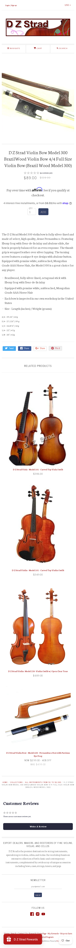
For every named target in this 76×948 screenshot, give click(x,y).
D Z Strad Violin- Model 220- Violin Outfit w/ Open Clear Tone (38, 671)
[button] (38, 173)
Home (5, 782)
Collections (16, 782)
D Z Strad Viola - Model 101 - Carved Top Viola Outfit (38, 469)
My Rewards (53, 933)
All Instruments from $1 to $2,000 (43, 782)
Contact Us (23, 933)
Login (7, 5)
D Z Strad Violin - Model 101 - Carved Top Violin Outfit (38, 570)
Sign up (14, 5)
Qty (31, 208)
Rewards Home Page (37, 933)
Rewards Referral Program (42, 936)
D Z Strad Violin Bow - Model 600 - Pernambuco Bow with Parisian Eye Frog (38, 754)
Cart (39, 48)
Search (13, 933)
